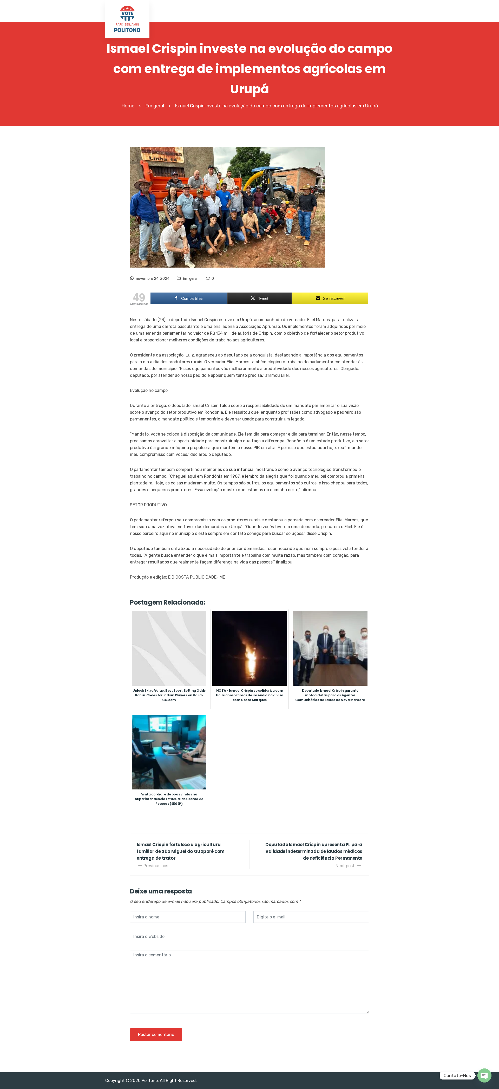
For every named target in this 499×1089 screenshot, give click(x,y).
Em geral (190, 278)
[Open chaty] (484, 1075)
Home (127, 106)
